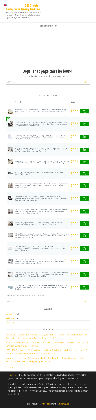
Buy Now (84, 111)
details (42, 295)
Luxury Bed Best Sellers (48, 26)
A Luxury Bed (12, 374)
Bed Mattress (10, 318)
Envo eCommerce (63, 403)
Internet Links (10, 367)
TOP (8, 118)
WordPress (46, 403)
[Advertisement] (48, 47)
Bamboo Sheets (11, 313)
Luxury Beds (10, 322)
